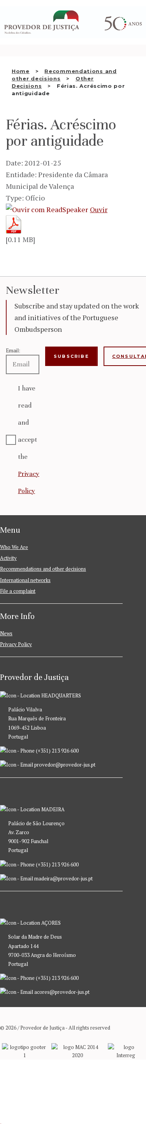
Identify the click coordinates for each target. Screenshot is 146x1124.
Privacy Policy (16, 644)
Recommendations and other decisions (43, 568)
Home (21, 71)
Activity (8, 557)
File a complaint (17, 590)
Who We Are (14, 547)
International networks (25, 580)
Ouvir (98, 209)
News (6, 633)
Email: (13, 350)
